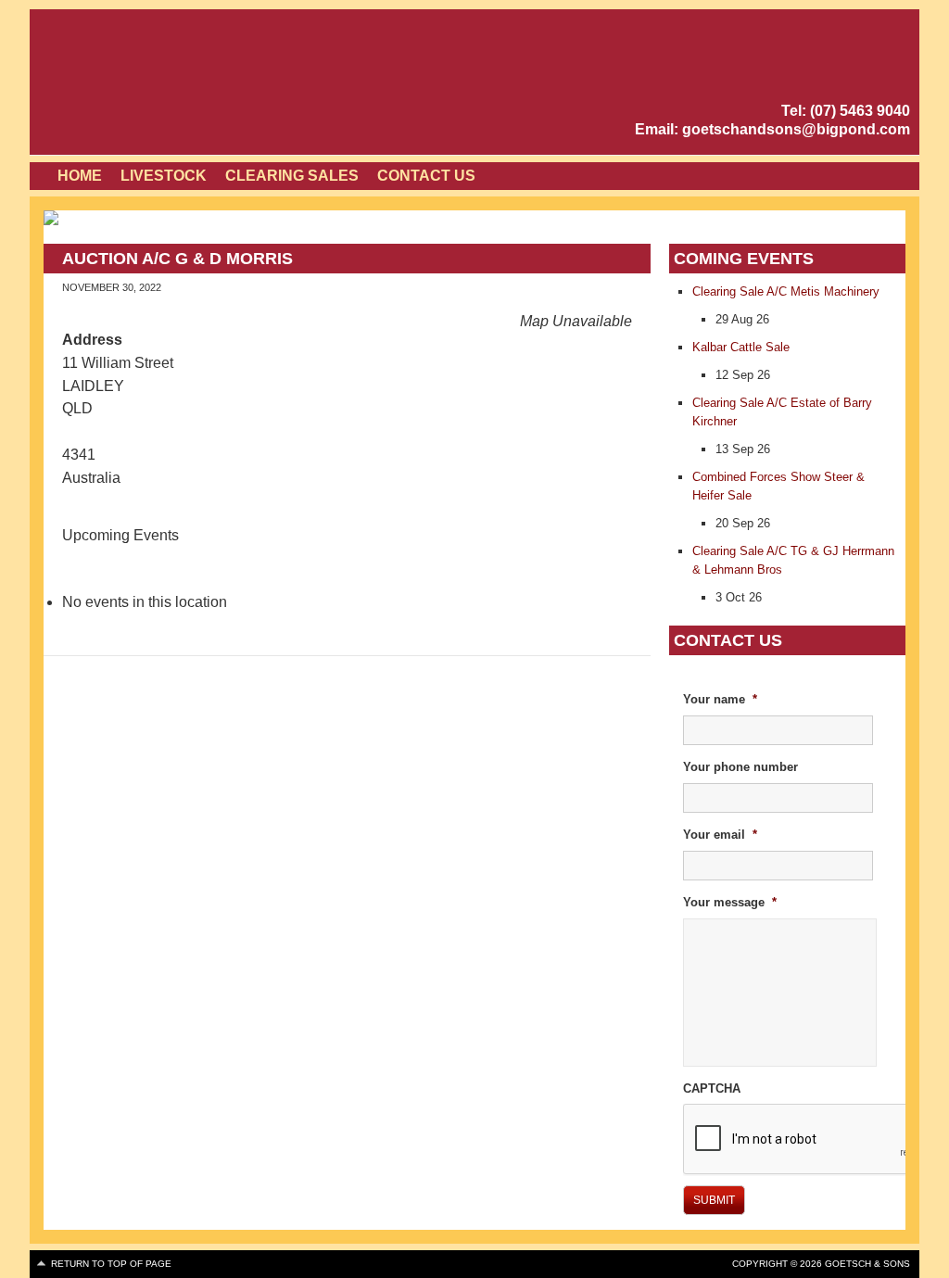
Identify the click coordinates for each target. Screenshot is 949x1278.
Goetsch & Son (201, 83)
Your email (720, 834)
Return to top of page (111, 1264)
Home (79, 175)
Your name (720, 699)
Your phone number (740, 767)
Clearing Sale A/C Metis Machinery (785, 291)
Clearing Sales (292, 175)
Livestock (163, 175)
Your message (730, 902)
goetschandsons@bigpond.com (796, 129)
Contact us (426, 175)
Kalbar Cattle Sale (741, 347)
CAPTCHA (711, 1088)
